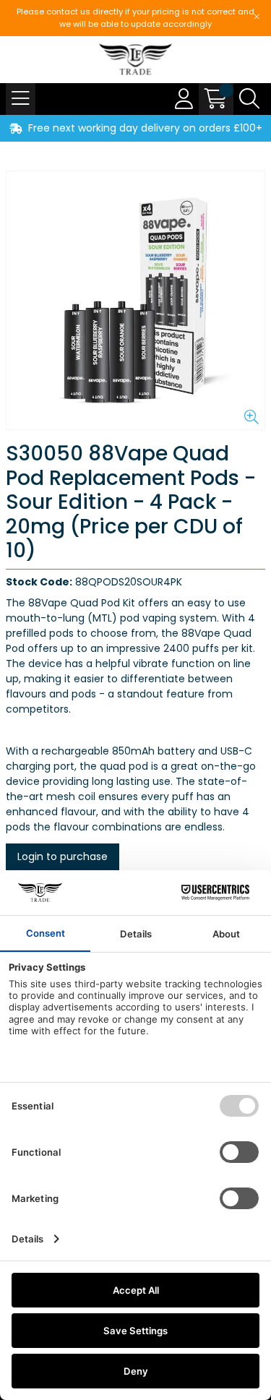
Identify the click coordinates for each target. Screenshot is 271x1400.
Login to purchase (62, 856)
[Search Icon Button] (249, 99)
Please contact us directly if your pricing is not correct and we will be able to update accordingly (135, 18)
